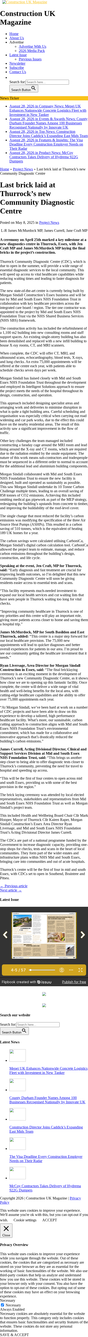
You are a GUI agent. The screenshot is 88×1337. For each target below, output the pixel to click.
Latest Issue (18, 55)
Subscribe (16, 68)
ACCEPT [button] (49, 1220)
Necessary (13, 1305)
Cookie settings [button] (25, 1220)
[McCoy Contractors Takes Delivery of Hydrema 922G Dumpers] (17, 1178)
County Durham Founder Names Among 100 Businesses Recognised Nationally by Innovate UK (47, 1100)
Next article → (11, 890)
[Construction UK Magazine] (25, 2)
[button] (11, 77)
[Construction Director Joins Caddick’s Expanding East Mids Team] (17, 1119)
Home (14, 34)
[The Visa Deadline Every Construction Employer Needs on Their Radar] (17, 1149)
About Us (16, 38)
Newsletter (17, 63)
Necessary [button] (7, 1300)
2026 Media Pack (32, 51)
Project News (49, 223)
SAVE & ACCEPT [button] (14, 1335)
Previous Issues (30, 59)
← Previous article (13, 886)
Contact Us (17, 72)
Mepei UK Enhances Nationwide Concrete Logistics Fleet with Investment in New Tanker (48, 1070)
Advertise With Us (32, 46)
